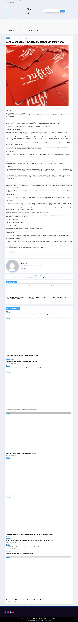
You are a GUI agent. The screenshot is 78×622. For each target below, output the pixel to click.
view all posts (23, 268)
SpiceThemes (51, 620)
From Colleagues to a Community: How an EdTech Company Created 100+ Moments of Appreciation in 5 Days (31, 314)
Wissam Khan (14, 315)
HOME (28, 8)
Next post (42, 275)
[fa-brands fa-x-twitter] (63, 2)
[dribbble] (66, 3)
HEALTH (28, 13)
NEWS (28, 12)
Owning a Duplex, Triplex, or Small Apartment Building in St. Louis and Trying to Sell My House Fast (29, 540)
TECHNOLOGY (29, 11)
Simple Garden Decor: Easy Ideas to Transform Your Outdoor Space (21, 361)
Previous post (35, 275)
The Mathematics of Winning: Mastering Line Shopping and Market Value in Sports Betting (27, 599)
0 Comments (35, 38)
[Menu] (6, 13)
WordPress (37, 620)
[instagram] (69, 3)
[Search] (43, 8)
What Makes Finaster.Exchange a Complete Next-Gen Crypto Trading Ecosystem (24, 546)
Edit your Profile (38, 265)
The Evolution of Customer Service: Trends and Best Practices (37, 298)
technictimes (20, 38)
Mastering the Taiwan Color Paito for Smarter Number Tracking (21, 453)
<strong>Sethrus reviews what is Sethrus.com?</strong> (53, 277)
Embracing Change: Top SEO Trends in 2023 (60, 297)
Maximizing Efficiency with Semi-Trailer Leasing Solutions (19, 553)
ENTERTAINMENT (30, 15)
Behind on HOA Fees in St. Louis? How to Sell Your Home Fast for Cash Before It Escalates (27, 367)
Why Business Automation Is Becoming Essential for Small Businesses (22, 409)
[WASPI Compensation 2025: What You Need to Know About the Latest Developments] (11, 285)
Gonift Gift (13, 38)
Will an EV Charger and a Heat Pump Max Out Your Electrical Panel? (22, 355)
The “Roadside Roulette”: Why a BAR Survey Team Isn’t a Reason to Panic (23, 492)
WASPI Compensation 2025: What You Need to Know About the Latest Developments (15, 298)
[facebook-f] (60, 3)
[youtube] (72, 3)
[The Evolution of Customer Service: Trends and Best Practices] (39, 289)
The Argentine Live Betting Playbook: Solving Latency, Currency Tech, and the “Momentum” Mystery (29, 534)
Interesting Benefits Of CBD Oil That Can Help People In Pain (23, 277)
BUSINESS (29, 9)
